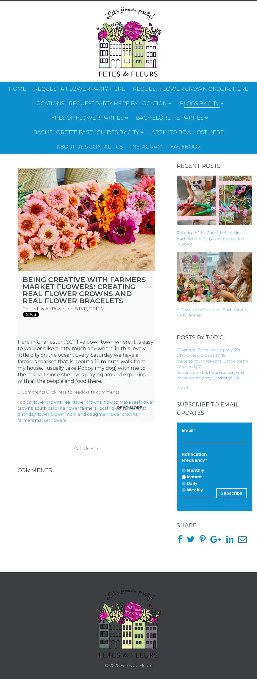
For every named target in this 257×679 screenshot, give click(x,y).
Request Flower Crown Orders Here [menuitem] (190, 89)
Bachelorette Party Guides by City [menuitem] (86, 132)
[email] (244, 541)
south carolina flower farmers (65, 408)
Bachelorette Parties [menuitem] (170, 118)
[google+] (217, 541)
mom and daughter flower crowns (101, 414)
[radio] (198, 470)
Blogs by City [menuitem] (199, 103)
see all (182, 387)
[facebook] (181, 541)
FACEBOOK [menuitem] (185, 146)
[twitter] (193, 541)
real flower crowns (82, 402)
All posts (86, 448)
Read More (129, 407)
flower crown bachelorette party (210, 372)
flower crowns (47, 402)
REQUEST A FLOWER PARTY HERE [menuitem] (79, 89)
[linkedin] (231, 541)
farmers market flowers (42, 420)
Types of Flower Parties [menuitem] (86, 118)
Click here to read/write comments (82, 392)
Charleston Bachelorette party (208, 349)
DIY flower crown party (202, 355)
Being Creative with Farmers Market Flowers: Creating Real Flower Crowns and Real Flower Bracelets (84, 290)
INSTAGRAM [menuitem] (146, 146)
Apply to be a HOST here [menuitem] (187, 132)
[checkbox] (198, 480)
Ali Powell (56, 308)
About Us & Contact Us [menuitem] (89, 146)
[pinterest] (204, 541)
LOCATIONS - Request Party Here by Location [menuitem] (100, 103)
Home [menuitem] (17, 89)
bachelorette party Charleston (208, 378)
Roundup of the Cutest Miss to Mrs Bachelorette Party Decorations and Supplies (210, 238)
